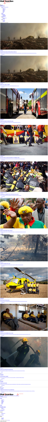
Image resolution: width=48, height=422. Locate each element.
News (1, 398)
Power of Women (3, 413)
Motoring (2, 402)
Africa (2, 400)
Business (1, 405)
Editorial (2, 408)
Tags (0, 396)
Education (3, 401)
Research (2, 418)
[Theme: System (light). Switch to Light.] (1, 5)
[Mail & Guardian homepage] (24, 2)
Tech (2, 403)
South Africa (3, 399)
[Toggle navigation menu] (0, 4)
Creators (2, 396)
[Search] (2, 5)
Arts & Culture (1, 410)
